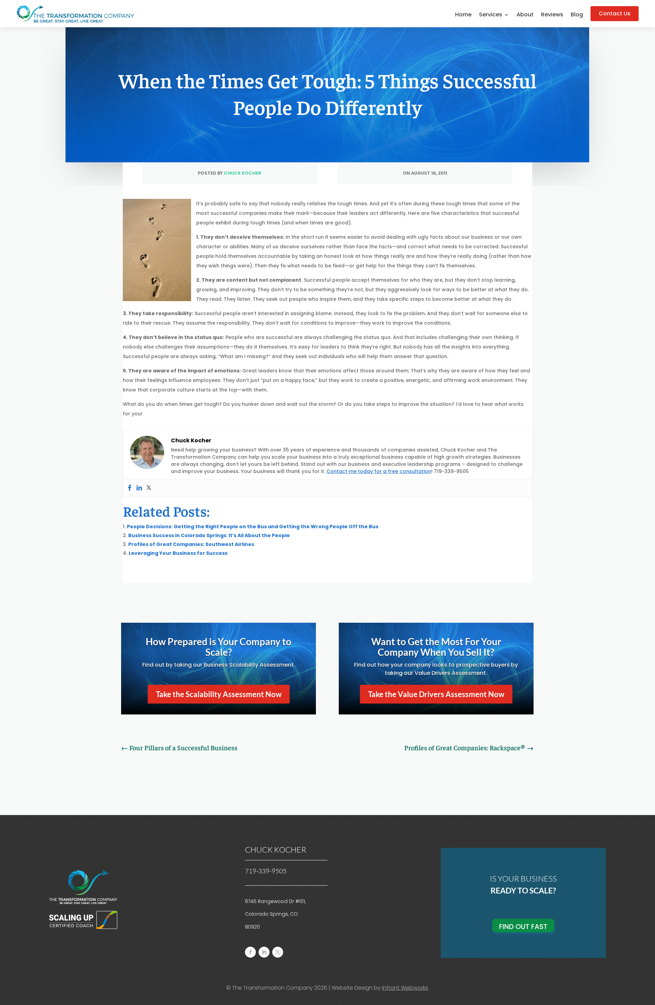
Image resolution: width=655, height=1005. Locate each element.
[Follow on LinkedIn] (264, 952)
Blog (577, 15)
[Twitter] (149, 488)
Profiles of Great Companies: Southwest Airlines (191, 544)
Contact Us (614, 13)
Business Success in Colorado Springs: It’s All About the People (209, 535)
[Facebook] (130, 488)
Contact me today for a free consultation (378, 471)
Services (490, 15)
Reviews (552, 15)
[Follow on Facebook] (250, 952)
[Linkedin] (139, 488)
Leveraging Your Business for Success (178, 553)
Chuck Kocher (242, 173)
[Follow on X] (277, 952)
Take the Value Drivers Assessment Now (436, 694)
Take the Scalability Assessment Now (218, 694)
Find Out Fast (523, 926)
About (525, 15)
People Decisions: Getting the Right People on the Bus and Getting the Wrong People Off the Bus (252, 526)
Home (463, 15)
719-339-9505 (266, 871)
